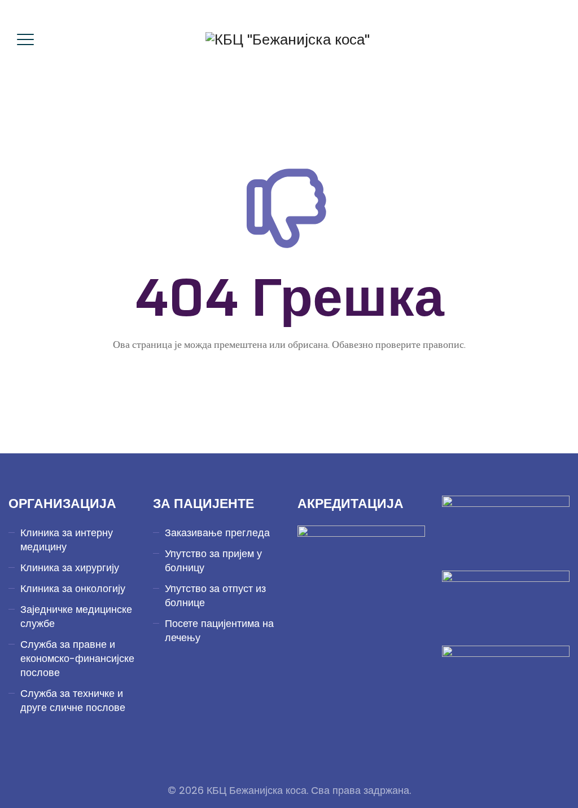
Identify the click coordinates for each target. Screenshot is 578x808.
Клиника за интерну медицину (66, 540)
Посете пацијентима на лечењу (219, 630)
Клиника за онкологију (72, 588)
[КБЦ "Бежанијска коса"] (287, 39)
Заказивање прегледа (217, 533)
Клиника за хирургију (69, 567)
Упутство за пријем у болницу (213, 560)
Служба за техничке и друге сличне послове (72, 700)
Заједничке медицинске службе (76, 616)
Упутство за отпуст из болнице (215, 595)
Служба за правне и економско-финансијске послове (77, 658)
